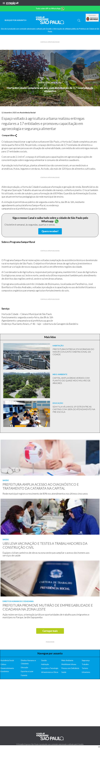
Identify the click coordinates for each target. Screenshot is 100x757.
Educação (24, 667)
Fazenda (24, 675)
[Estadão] (12, 2)
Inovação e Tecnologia (49, 668)
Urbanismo (86, 672)
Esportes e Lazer (27, 671)
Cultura (3, 664)
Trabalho (85, 664)
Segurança (86, 660)
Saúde (63, 672)
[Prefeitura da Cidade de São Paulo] (92, 19)
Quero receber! (50, 231)
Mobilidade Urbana (68, 664)
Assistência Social (50, 82)
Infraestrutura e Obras (49, 672)
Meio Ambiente (67, 660)
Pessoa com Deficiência (70, 668)
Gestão (44, 660)
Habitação (45, 664)
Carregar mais (50, 630)
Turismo (85, 668)
